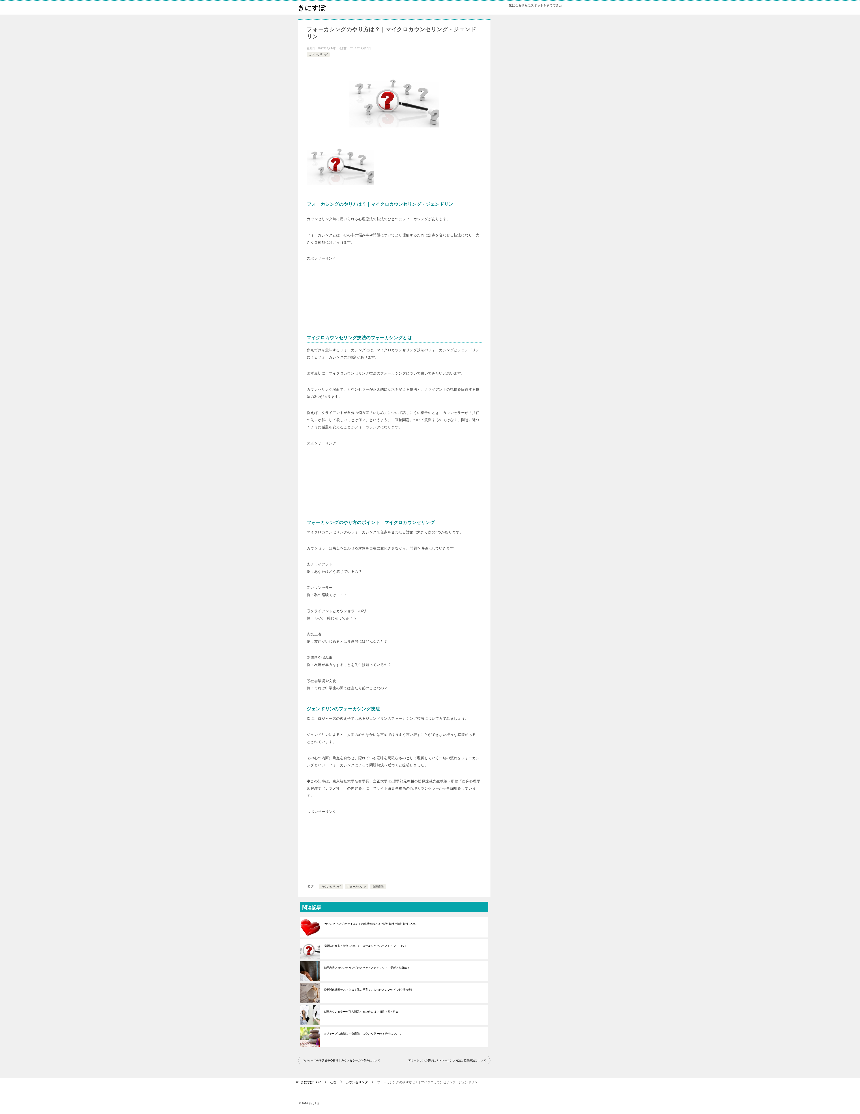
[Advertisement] (340, 290)
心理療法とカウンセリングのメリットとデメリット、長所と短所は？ (367, 967)
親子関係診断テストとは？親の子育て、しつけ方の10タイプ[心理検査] (368, 989)
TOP (311, 1082)
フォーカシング (356, 886)
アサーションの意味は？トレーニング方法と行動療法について (447, 1060)
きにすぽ (312, 7)
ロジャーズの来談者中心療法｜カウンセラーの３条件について (362, 1033)
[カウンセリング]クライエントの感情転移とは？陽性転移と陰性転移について (371, 923)
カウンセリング (318, 54)
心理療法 (378, 886)
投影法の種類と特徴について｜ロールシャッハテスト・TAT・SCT (365, 945)
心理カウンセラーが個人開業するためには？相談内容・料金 (361, 1011)
